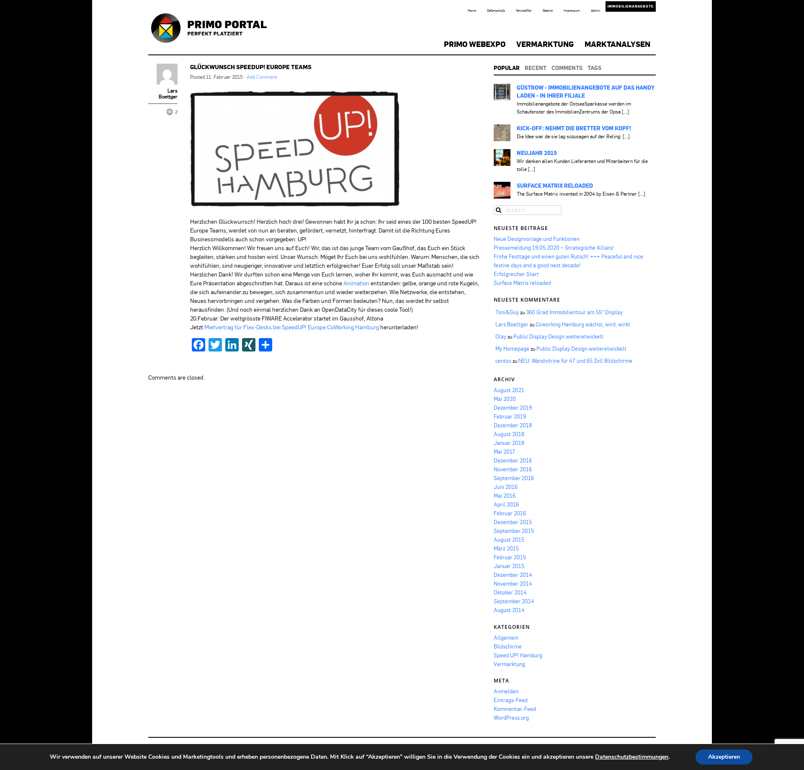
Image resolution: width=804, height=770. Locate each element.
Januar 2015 (509, 566)
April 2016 (506, 504)
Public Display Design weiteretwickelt (558, 336)
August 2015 (509, 539)
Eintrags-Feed (511, 700)
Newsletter (524, 10)
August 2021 (509, 390)
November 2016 (513, 469)
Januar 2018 (509, 443)
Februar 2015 (510, 557)
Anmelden (506, 691)
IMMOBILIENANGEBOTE (631, 6)
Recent (535, 68)
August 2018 (509, 434)
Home (472, 10)
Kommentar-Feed (515, 709)
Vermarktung (545, 44)
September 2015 (514, 531)
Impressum (572, 10)
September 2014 (514, 601)
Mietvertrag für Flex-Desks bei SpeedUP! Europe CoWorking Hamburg (291, 327)
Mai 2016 (504, 495)
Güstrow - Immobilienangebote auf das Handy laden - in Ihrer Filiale (586, 91)
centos (503, 360)
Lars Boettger (168, 94)
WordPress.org (511, 717)
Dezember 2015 (513, 522)
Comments (566, 68)
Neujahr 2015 (537, 153)
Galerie (548, 10)
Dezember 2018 (513, 425)
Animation (356, 283)
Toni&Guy (507, 312)
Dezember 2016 (513, 460)
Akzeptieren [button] (724, 757)
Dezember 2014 (513, 575)
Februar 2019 (510, 416)
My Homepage (512, 348)
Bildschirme (508, 646)
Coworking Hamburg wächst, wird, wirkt (583, 324)
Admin (595, 10)
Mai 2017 (504, 451)
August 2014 (509, 610)
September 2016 (514, 478)
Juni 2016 (506, 487)
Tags (594, 68)
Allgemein (506, 637)
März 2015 (506, 548)
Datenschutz (496, 10)
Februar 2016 (510, 513)
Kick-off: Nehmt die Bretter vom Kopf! (574, 128)
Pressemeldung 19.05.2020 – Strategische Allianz (553, 247)
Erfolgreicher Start (516, 274)
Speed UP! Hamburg (518, 655)
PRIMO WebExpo (474, 44)
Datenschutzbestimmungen (631, 757)
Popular (507, 68)
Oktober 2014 (510, 592)
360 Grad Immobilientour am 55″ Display (574, 312)
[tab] (507, 68)
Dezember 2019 (513, 407)
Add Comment (262, 76)
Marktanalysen (617, 44)
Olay (500, 336)
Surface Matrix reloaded (555, 185)
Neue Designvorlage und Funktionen (537, 239)
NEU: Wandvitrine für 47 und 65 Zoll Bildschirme (575, 360)
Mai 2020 (505, 399)
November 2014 (513, 583)
